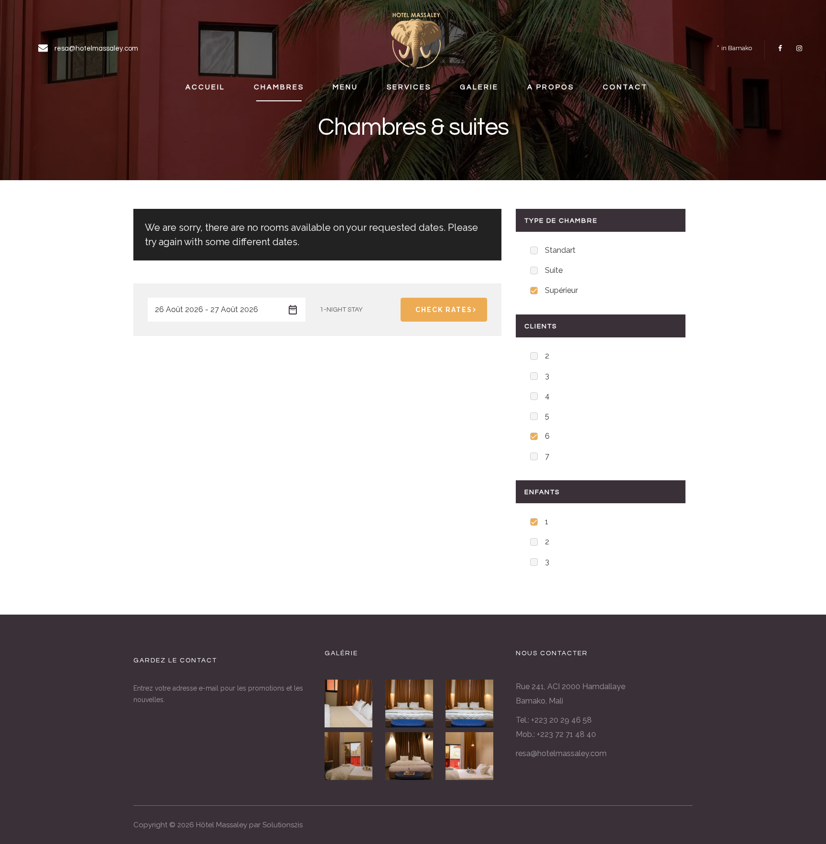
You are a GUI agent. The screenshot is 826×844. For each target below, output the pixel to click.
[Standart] (352, 756)
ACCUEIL (205, 87)
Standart (560, 250)
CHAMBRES (279, 87)
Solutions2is (282, 825)
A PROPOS (550, 87)
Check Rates (443, 310)
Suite (554, 270)
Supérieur (561, 290)
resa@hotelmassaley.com (561, 753)
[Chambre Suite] (352, 703)
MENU (345, 87)
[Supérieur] (413, 756)
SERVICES (409, 87)
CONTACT (625, 87)
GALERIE (479, 87)
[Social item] (780, 48)
